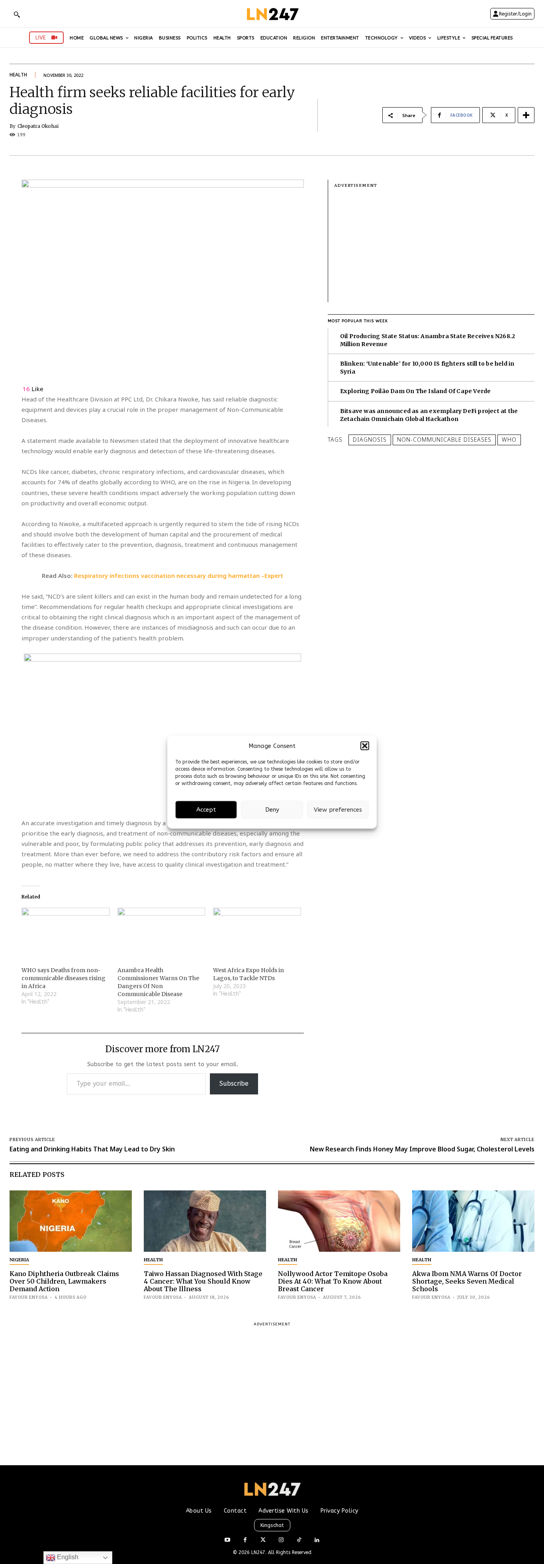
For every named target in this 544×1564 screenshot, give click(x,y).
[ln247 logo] (272, 13)
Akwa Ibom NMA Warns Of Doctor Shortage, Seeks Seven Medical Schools (467, 1281)
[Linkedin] (317, 1540)
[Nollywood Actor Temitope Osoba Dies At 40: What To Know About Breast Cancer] (339, 1221)
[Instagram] (281, 1540)
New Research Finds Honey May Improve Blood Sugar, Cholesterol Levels (422, 1149)
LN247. (259, 1552)
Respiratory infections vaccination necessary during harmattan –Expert (178, 575)
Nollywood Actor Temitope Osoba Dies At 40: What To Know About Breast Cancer (332, 1281)
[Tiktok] (299, 1540)
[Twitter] (263, 1540)
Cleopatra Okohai (38, 126)
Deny (272, 809)
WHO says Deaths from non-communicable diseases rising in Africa (64, 978)
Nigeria (19, 1260)
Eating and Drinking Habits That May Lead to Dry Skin (92, 1149)
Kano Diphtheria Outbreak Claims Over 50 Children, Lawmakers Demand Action (64, 1281)
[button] (365, 746)
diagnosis (370, 439)
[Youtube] (227, 1540)
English (66, 1557)
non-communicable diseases (444, 439)
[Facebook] (245, 1540)
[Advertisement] (434, 246)
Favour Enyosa (29, 1297)
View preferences (338, 809)
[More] (526, 115)
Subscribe (234, 1083)
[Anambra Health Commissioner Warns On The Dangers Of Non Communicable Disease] (161, 933)
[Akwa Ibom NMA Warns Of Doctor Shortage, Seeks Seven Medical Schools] (473, 1221)
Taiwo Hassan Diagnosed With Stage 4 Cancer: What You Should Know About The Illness (203, 1281)
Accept (206, 809)
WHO (509, 439)
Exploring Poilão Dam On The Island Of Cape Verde (415, 391)
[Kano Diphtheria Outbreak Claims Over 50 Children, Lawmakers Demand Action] (71, 1221)
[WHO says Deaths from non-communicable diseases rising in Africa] (66, 933)
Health (18, 74)
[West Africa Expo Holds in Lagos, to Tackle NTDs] (257, 933)
